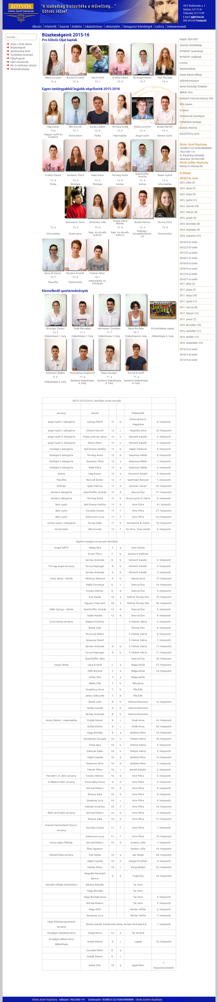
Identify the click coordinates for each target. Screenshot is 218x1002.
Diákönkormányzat (189, 80)
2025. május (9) (188, 194)
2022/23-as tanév (188, 247)
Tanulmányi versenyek (21, 54)
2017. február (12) (189, 313)
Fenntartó (201, 20)
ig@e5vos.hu (197, 16)
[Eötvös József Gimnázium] (21, 13)
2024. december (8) (190, 223)
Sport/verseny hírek (20, 51)
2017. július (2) (187, 283)
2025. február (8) (188, 212)
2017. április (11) (188, 301)
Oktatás (37, 26)
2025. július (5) (187, 182)
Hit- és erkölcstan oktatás (23, 65)
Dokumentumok (176, 26)
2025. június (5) (188, 188)
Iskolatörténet (93, 26)
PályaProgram (17, 58)
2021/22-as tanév (188, 252)
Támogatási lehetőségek (137, 26)
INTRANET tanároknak (191, 51)
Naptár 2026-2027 (189, 39)
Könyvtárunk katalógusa (192, 116)
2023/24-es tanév (188, 242)
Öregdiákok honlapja (190, 122)
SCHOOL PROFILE (188, 127)
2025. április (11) (188, 200)
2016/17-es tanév (188, 279)
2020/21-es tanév (188, 258)
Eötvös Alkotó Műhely (191, 74)
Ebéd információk (19, 62)
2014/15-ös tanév (188, 354)
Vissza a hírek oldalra (21, 44)
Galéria (159, 26)
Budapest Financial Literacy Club (196, 98)
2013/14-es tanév (188, 359)
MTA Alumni (186, 104)
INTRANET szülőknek (190, 56)
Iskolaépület (112, 26)
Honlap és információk (191, 166)
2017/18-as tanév (188, 274)
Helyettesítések (187, 68)
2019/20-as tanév (188, 263)
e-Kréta (183, 62)
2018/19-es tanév (188, 268)
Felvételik (50, 26)
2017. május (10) (188, 295)
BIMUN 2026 (186, 92)
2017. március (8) (189, 307)
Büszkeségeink (18, 47)
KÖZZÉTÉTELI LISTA (189, 133)
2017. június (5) (188, 289)
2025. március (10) (189, 206)
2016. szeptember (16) (191, 342)
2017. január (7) (188, 319)
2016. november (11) (190, 331)
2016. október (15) (189, 336)
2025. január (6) (188, 217)
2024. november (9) (190, 229)
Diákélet (77, 26)
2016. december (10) (190, 325)
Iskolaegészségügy (19, 69)
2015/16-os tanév (188, 349)
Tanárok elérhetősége (191, 45)
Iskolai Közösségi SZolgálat (193, 86)
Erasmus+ (184, 110)
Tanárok (64, 26)
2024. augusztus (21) (190, 235)
